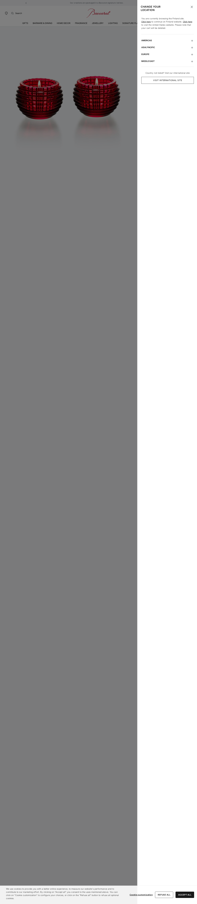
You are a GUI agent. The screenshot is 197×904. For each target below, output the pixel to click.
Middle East (148, 61)
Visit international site (167, 80)
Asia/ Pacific (148, 47)
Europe (145, 54)
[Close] (192, 7)
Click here (146, 21)
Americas (146, 40)
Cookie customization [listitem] (141, 894)
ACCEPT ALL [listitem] (184, 894)
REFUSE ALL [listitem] (164, 894)
